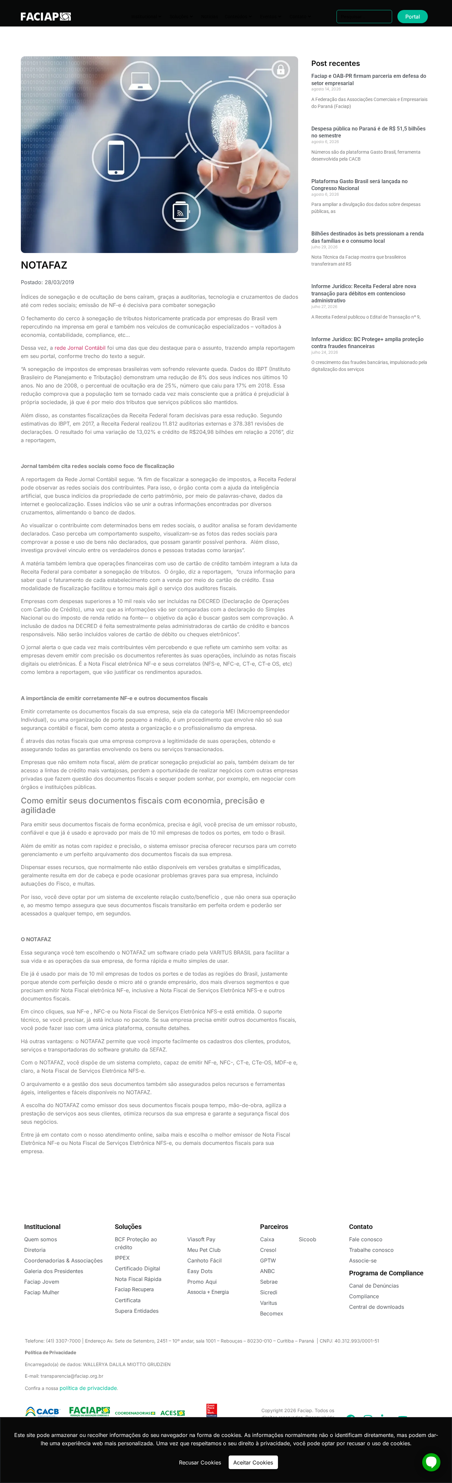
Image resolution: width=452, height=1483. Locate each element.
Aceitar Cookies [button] (253, 1462)
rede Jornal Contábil (80, 347)
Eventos (268, 16)
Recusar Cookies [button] (200, 1462)
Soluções (179, 16)
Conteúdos (236, 16)
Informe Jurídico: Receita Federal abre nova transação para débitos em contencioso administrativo (363, 293)
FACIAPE (41, 17)
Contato (298, 16)
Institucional (144, 16)
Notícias (209, 16)
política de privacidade (88, 1388)
